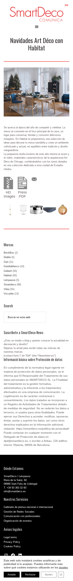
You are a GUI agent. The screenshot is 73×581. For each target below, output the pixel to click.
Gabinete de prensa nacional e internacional (28, 507)
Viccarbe (9, 293)
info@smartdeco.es (15, 491)
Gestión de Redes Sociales (19, 511)
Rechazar (30, 574)
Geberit (8, 270)
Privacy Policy (12, 541)
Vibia (6, 289)
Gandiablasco (11, 266)
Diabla (7, 257)
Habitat (8, 275)
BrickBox (9, 252)
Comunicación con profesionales (22, 516)
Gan (6, 261)
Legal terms (10, 537)
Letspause (9, 280)
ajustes (63, 567)
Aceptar (12, 574)
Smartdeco (10, 284)
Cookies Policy (12, 546)
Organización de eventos (18, 520)
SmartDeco (36, 14)
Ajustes (49, 574)
